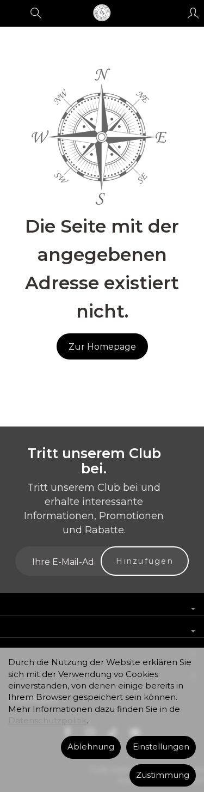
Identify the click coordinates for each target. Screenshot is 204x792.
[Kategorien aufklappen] (12, 13)
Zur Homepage (102, 347)
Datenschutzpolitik (47, 721)
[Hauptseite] (101, 13)
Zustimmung (162, 775)
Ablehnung (90, 747)
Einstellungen (161, 747)
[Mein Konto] (193, 13)
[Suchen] (36, 13)
